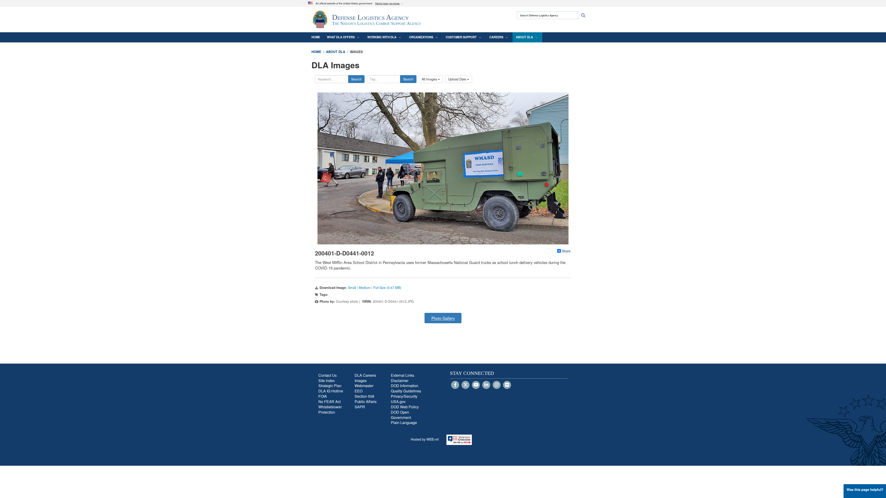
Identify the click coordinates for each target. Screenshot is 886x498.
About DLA (524, 37)
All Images (430, 79)
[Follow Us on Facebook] (455, 385)
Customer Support (461, 37)
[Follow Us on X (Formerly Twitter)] (465, 385)
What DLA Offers (341, 37)
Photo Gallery (443, 318)
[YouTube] (476, 385)
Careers (496, 37)
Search (356, 79)
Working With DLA (381, 37)
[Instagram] (497, 385)
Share (566, 251)
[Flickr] (507, 385)
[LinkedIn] (486, 385)
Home (315, 37)
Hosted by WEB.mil (425, 439)
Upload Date (457, 79)
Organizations (421, 37)
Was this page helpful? (865, 489)
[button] (389, 3)
